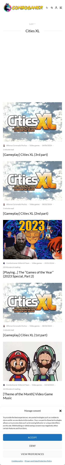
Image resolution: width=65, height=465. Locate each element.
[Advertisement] (32, 68)
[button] (60, 410)
